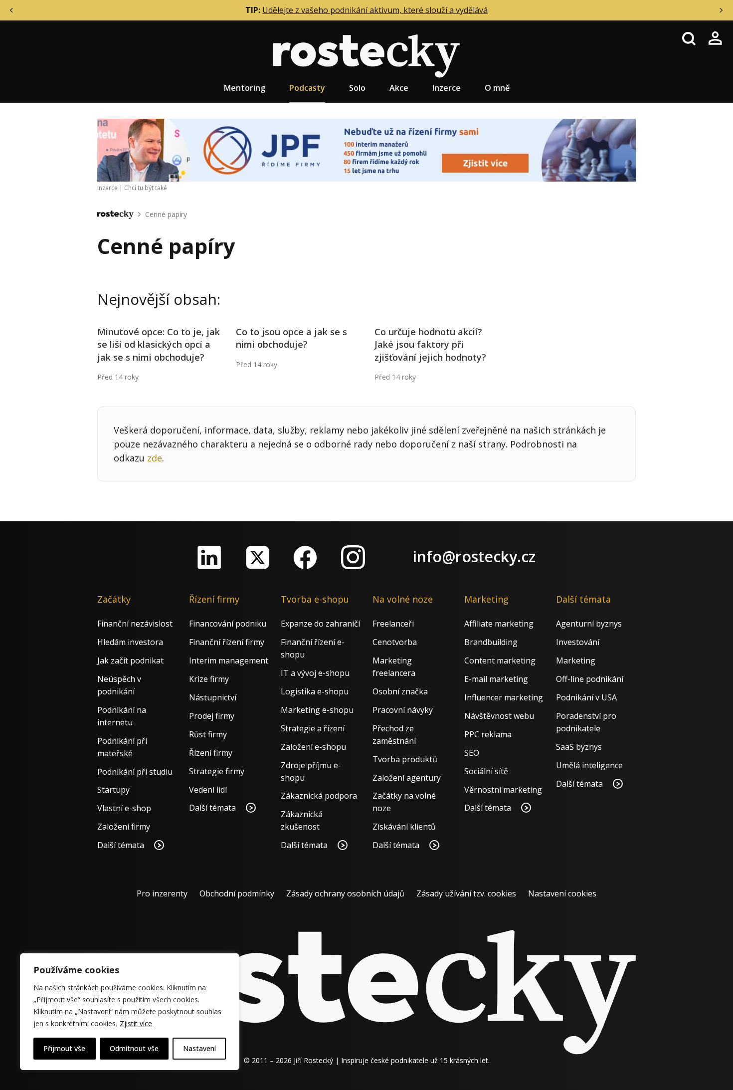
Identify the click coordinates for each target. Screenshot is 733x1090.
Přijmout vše (64, 1048)
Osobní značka (400, 691)
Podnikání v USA (586, 697)
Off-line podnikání (589, 678)
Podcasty (307, 87)
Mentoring (244, 87)
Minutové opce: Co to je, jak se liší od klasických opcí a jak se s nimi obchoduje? (158, 344)
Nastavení (199, 1048)
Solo (357, 87)
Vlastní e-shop (124, 808)
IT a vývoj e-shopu (315, 672)
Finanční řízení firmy (226, 642)
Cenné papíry (166, 214)
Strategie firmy (216, 771)
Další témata (121, 845)
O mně (497, 87)
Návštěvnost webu (499, 715)
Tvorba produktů (404, 759)
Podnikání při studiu (135, 771)
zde (154, 458)
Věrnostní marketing (503, 789)
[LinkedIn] (209, 557)
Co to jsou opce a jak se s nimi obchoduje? (291, 338)
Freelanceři (393, 623)
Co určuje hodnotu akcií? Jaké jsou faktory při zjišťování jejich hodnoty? (430, 344)
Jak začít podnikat (130, 660)
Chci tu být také (145, 188)
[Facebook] (305, 557)
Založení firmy (123, 826)
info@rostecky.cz (474, 556)
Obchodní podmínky (236, 893)
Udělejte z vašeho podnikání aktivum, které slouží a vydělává (375, 9)
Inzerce (446, 87)
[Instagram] (353, 557)
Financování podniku (227, 623)
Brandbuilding (491, 642)
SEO (471, 752)
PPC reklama (488, 734)
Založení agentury (406, 777)
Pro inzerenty (162, 893)
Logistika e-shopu (315, 691)
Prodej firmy (211, 715)
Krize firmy (209, 678)
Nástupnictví (212, 697)
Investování (577, 642)
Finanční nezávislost (135, 623)
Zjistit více (136, 1023)
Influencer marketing (503, 697)
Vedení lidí (208, 789)
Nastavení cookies (562, 893)
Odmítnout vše (134, 1048)
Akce (398, 87)
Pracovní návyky (402, 709)
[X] (257, 557)
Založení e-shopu (313, 746)
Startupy (113, 789)
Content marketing (500, 660)
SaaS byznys (579, 746)
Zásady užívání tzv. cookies (466, 893)
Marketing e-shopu (317, 709)
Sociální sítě (486, 771)
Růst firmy (208, 734)
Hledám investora (130, 642)
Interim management (228, 660)
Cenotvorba (394, 642)
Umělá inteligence (589, 765)
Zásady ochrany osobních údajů (345, 893)
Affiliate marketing (499, 623)
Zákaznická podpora (319, 795)
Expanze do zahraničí (320, 623)
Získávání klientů (404, 826)
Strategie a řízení (313, 728)
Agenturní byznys (589, 623)
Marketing (575, 660)
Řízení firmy (210, 752)
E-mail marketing (496, 678)
